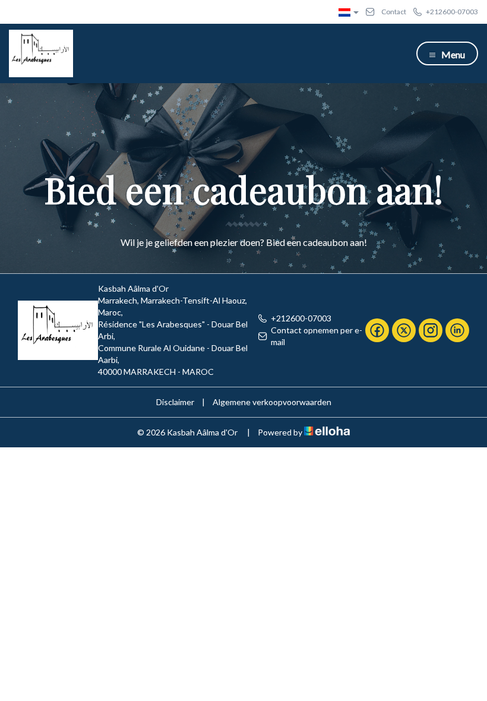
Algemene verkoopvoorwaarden (272, 402)
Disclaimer (175, 402)
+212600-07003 (301, 318)
